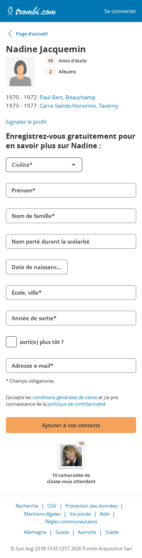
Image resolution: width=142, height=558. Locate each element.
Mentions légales (42, 514)
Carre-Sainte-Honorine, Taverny (79, 105)
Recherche (27, 505)
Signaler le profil (26, 121)
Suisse (62, 532)
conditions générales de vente (64, 397)
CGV (51, 505)
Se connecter (120, 11)
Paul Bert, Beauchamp (67, 97)
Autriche (87, 532)
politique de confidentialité (76, 404)
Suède (112, 532)
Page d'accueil (32, 33)
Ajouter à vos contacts (71, 425)
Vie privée (80, 514)
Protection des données (91, 505)
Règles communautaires (71, 521)
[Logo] (31, 11)
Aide (104, 514)
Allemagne (35, 532)
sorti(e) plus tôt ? (42, 341)
